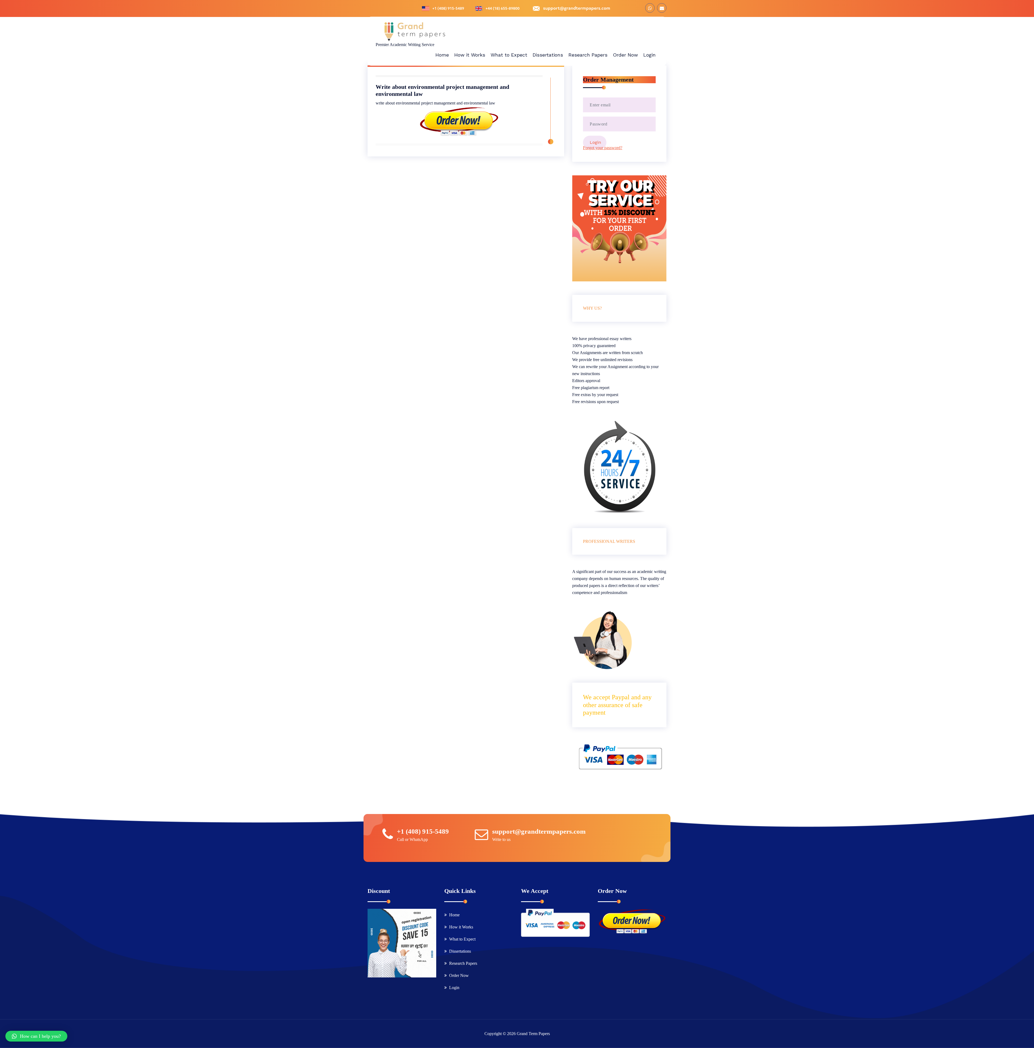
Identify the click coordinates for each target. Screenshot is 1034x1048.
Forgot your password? (602, 147)
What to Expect (462, 939)
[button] (36, 1036)
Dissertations (460, 951)
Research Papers (463, 963)
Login (454, 987)
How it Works (461, 927)
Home (454, 915)
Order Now (459, 975)
